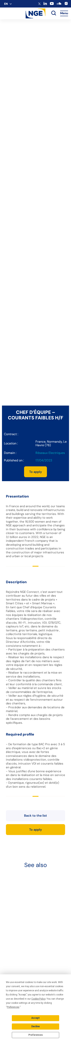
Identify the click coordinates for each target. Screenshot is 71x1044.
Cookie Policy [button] (38, 998)
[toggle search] (53, 13)
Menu (64, 13)
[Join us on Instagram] (66, 5)
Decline (35, 1026)
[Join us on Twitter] (39, 4)
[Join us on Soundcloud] (59, 5)
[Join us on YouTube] (52, 5)
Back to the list (35, 815)
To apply (35, 472)
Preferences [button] (13, 1007)
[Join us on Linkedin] (45, 4)
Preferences (35, 1035)
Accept (35, 1018)
